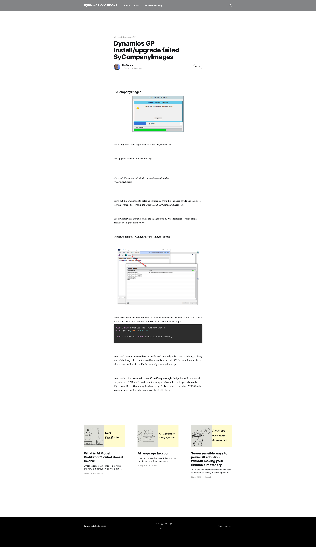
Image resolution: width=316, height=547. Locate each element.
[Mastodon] (171, 524)
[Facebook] (157, 524)
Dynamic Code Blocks (100, 5)
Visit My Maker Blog (152, 5)
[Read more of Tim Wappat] (117, 66)
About (136, 5)
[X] (153, 524)
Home (127, 5)
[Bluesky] (166, 524)
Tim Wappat (128, 65)
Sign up (163, 528)
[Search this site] (231, 5)
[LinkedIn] (162, 524)
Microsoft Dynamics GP (125, 37)
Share (197, 67)
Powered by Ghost (225, 526)
